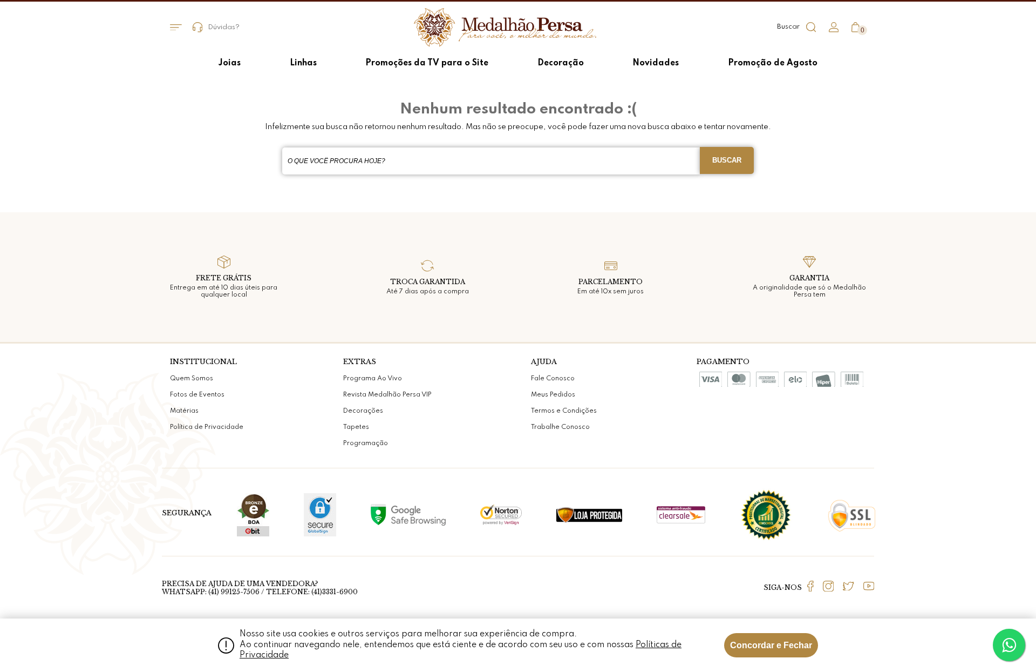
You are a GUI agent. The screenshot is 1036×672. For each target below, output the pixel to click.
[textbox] (491, 160)
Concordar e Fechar (771, 645)
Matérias (184, 411)
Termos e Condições (564, 411)
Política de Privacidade (206, 427)
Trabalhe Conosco (560, 427)
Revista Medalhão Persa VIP (387, 395)
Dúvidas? (224, 27)
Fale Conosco (553, 378)
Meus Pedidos (553, 395)
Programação (365, 443)
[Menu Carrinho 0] (855, 27)
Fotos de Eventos (197, 395)
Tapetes (356, 427)
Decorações (363, 411)
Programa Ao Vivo (372, 378)
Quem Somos (191, 378)
